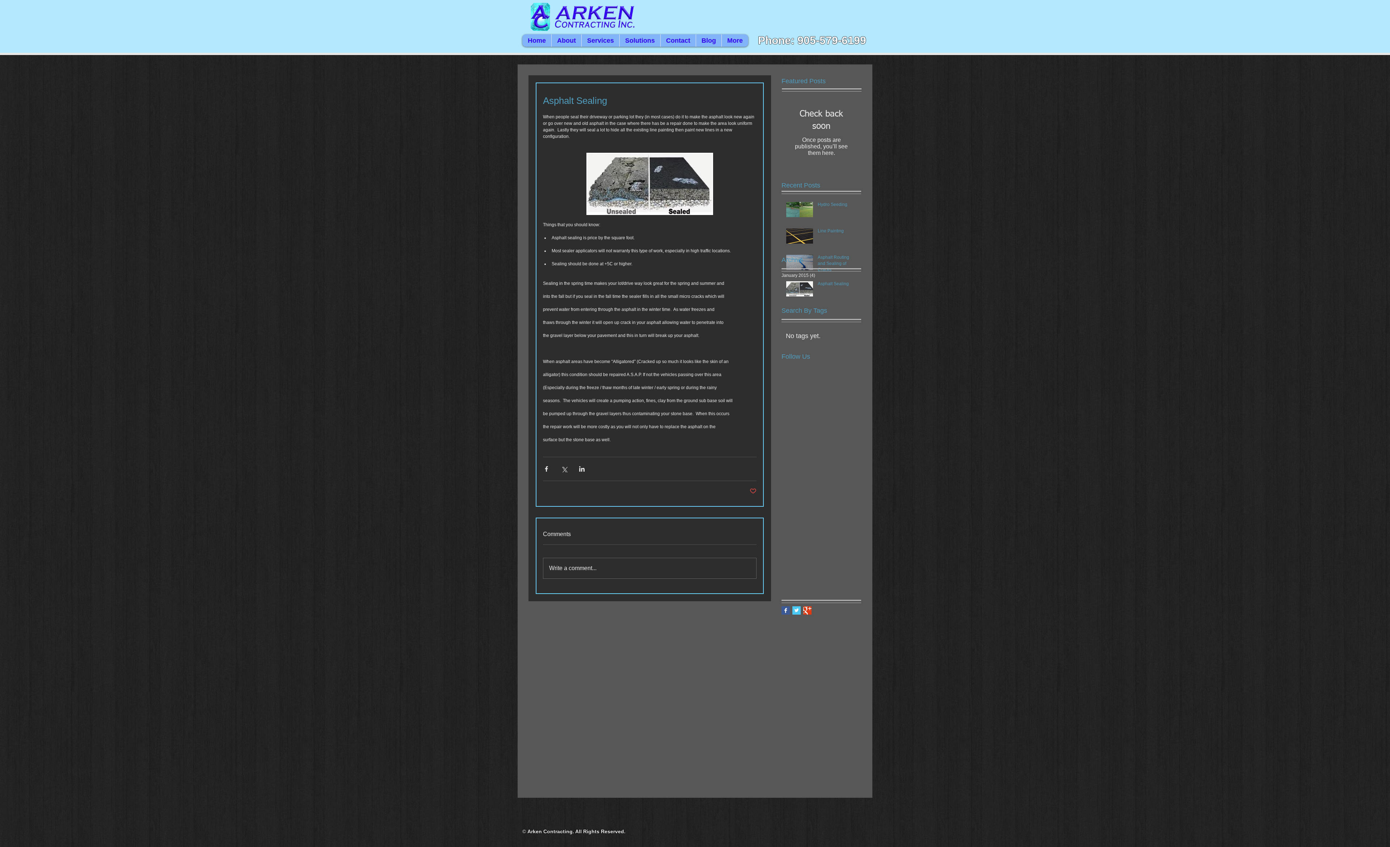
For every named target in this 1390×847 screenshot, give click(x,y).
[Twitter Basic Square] (796, 610)
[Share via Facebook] (546, 468)
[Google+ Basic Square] (807, 610)
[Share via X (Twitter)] (564, 468)
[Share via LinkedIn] (581, 468)
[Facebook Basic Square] (786, 610)
